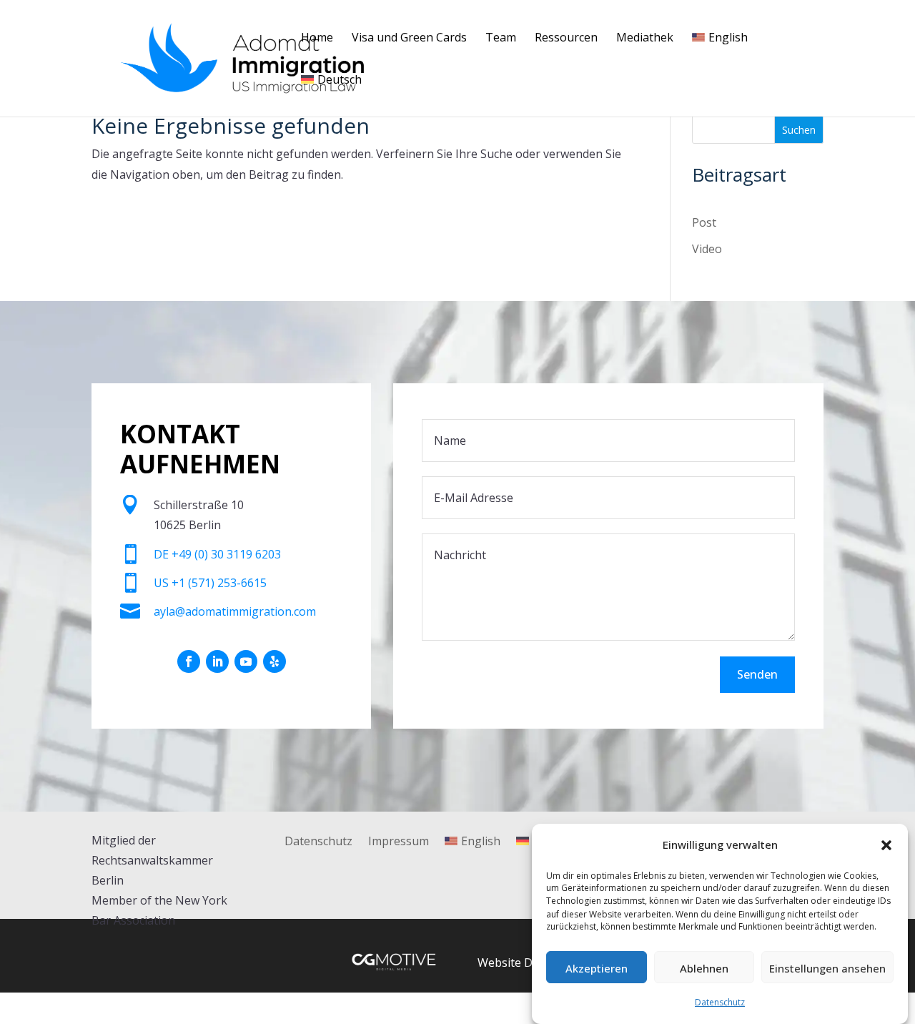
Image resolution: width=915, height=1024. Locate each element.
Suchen (799, 130)
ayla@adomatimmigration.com (235, 611)
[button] (886, 845)
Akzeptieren (596, 968)
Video (707, 249)
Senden (757, 674)
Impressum (398, 842)
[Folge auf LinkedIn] (217, 661)
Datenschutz (720, 1002)
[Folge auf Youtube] (245, 661)
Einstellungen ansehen (827, 968)
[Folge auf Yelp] (274, 661)
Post (704, 222)
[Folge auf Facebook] (188, 661)
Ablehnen (704, 968)
